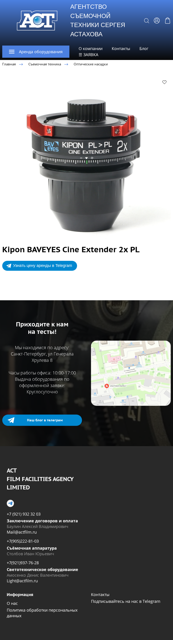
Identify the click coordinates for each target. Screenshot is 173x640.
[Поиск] (146, 20)
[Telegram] (10, 503)
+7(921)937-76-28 (23, 562)
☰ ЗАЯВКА (88, 54)
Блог (143, 48)
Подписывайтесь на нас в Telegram (125, 601)
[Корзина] (167, 20)
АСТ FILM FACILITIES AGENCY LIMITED (40, 479)
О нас (12, 603)
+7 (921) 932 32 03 (24, 514)
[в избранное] (164, 82)
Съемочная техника (44, 64)
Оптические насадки (91, 64)
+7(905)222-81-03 (23, 541)
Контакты (121, 48)
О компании (90, 48)
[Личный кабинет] (157, 20)
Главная (9, 64)
